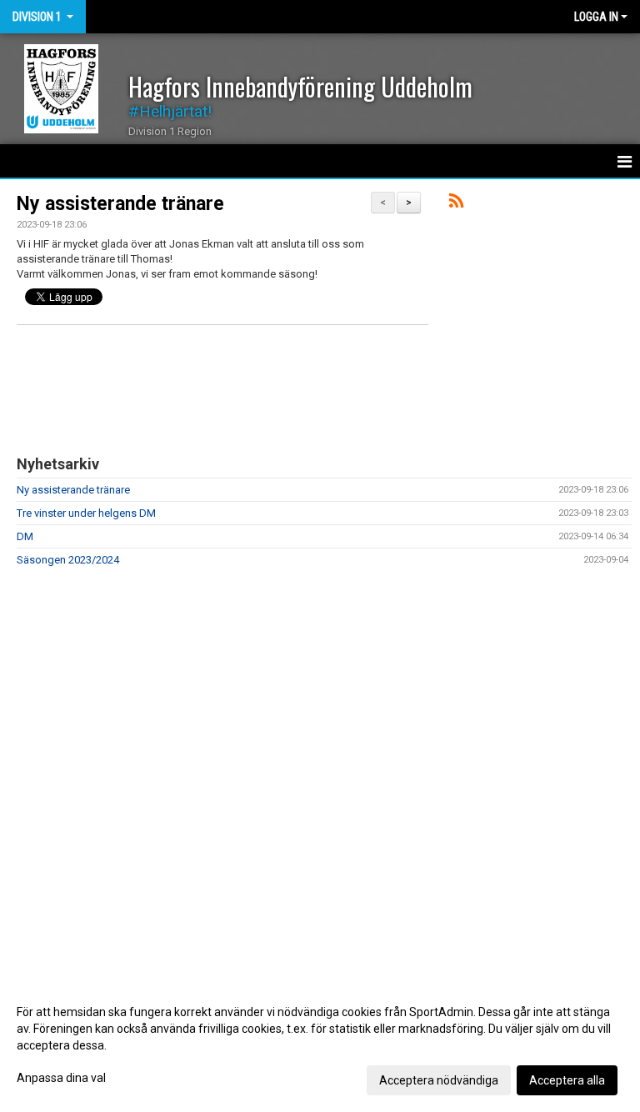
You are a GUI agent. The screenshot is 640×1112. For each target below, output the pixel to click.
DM (25, 536)
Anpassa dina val (61, 1077)
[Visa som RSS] (456, 204)
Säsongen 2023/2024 (68, 559)
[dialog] (320, 1045)
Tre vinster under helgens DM (86, 513)
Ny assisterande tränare (120, 204)
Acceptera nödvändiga (438, 1080)
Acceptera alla (567, 1080)
